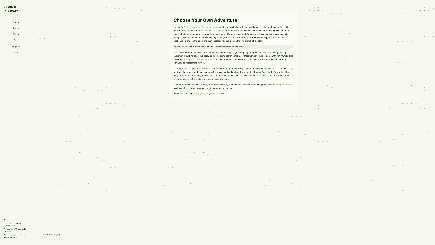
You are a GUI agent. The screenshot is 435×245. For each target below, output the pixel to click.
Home (16, 22)
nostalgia (196, 94)
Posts (16, 28)
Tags (16, 40)
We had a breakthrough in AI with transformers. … (14, 236)
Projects (16, 46)
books (212, 94)
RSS (16, 52)
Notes (16, 34)
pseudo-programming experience (197, 59)
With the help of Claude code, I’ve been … (15, 230)
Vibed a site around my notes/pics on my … (12, 224)
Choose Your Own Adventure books (201, 27)
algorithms (205, 94)
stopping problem (284, 84)
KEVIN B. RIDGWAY (11, 9)
